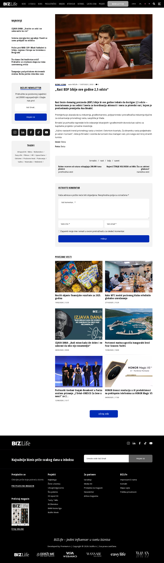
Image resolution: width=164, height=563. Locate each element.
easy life (18, 155)
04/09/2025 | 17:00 (112, 397)
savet (116, 160)
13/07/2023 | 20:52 (87, 84)
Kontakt (123, 483)
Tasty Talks (53, 500)
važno (20, 162)
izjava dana (40, 155)
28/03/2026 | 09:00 (62, 350)
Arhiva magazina (91, 496)
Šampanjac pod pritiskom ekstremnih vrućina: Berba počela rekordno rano (28, 72)
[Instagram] (15, 132)
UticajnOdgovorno (56, 488)
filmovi (26, 155)
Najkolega (52, 479)
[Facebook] (30, 132)
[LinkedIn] (22, 132)
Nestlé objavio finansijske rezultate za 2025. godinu (78, 297)
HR (32, 155)
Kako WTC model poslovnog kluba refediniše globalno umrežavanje (128, 297)
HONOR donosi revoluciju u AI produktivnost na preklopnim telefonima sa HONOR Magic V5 (128, 392)
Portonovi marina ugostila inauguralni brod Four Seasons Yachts (127, 344)
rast (102, 160)
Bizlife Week (53, 512)
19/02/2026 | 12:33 (62, 302)
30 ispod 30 (21, 152)
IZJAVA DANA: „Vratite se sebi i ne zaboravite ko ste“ (27, 29)
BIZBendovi (53, 504)
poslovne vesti (29, 158)
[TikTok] (38, 132)
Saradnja (87, 479)
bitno (30, 152)
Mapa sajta (125, 488)
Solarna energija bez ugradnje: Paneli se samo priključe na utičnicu (29, 39)
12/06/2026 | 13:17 (62, 400)
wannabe (29, 162)
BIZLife (75, 84)
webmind (38, 162)
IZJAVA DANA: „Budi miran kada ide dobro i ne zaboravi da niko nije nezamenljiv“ (78, 344)
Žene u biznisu (54, 483)
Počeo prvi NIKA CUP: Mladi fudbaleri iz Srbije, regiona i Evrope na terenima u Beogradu (29, 50)
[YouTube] (46, 132)
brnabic (93, 160)
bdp (109, 160)
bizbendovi (38, 152)
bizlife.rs (93, 546)
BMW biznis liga (54, 508)
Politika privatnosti (128, 492)
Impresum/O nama (128, 479)
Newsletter (89, 492)
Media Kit (88, 483)
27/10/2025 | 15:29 (112, 302)
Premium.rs (65, 546)
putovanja (41, 158)
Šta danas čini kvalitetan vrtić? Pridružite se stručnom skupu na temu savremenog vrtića (28, 62)
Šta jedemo (53, 492)
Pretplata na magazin (93, 488)
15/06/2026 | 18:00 (112, 350)
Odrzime (18, 158)
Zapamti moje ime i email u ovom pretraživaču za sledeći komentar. (92, 231)
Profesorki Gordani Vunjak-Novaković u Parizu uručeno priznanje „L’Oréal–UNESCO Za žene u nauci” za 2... (78, 393)
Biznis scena (60, 84)
